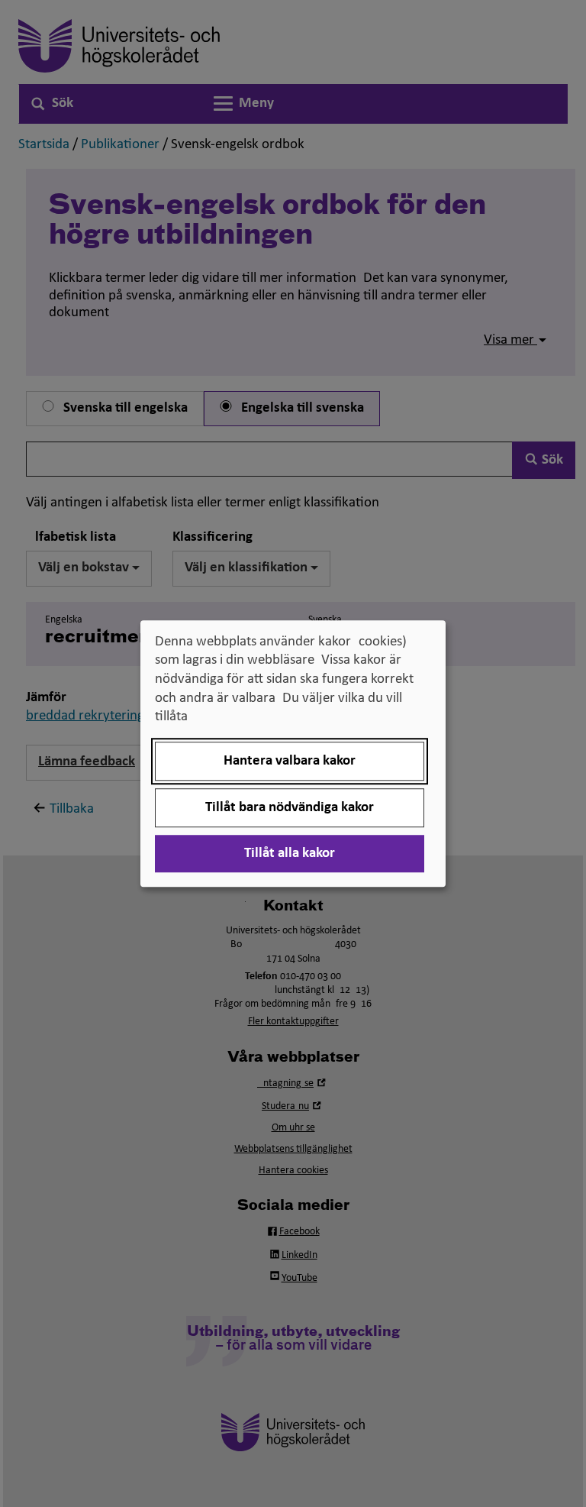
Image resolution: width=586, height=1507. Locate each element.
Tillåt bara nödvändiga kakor (289, 807)
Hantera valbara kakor (290, 761)
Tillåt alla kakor (289, 853)
